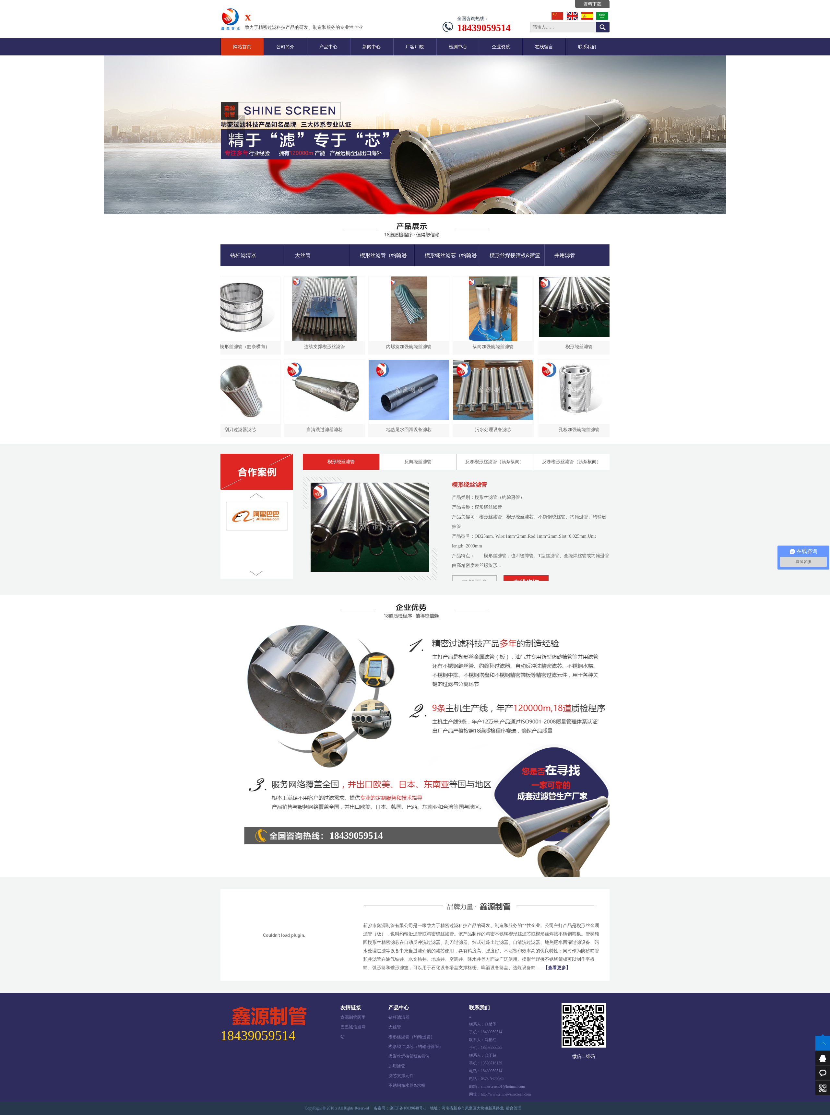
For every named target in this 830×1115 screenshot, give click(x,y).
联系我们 (587, 46)
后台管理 (513, 1108)
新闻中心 (371, 46)
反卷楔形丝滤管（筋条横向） (571, 461)
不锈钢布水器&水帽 (406, 1085)
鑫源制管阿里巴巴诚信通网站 (353, 1018)
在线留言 (544, 46)
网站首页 (242, 46)
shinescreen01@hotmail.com (503, 1086)
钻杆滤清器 (243, 255)
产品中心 (328, 46)
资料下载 (592, 4)
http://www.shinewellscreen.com (506, 1094)
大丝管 (303, 255)
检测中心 (458, 46)
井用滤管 (564, 255)
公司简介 (285, 46)
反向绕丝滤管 (418, 461)
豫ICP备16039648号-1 (407, 1108)
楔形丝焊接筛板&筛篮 (515, 255)
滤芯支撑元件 (401, 1075)
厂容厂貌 (415, 46)
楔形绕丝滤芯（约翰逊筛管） (446, 259)
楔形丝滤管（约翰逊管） (378, 259)
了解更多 (475, 572)
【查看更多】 (557, 967)
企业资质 (501, 46)
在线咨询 (526, 572)
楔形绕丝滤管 (341, 461)
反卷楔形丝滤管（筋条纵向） (494, 461)
